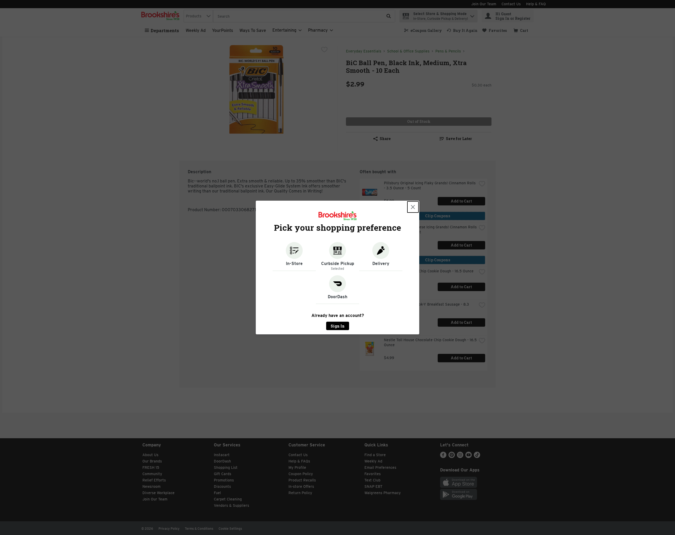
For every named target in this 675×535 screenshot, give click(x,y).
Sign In (338, 326)
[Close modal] (413, 207)
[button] (294, 256)
